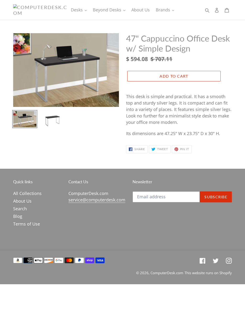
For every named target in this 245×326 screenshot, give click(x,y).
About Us (22, 201)
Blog (17, 216)
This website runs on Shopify (208, 272)
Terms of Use (26, 224)
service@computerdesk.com (96, 200)
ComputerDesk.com (166, 272)
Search (20, 208)
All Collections (27, 193)
